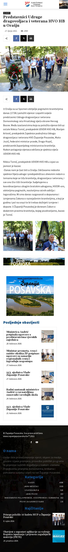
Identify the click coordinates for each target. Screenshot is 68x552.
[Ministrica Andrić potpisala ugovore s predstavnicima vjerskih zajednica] (47, 336)
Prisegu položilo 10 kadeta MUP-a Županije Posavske (27, 516)
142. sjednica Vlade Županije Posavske (18, 408)
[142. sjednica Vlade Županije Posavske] (47, 411)
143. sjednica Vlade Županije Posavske (18, 374)
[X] (23, 38)
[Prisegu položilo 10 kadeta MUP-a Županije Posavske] (59, 519)
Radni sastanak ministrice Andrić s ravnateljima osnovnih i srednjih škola (22, 392)
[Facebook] (16, 38)
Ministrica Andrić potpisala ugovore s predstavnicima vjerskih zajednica (21, 336)
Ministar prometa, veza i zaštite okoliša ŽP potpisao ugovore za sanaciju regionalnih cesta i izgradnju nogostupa (22, 356)
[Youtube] (37, 442)
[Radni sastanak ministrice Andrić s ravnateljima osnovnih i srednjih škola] (47, 394)
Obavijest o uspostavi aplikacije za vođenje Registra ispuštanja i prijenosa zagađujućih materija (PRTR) (27, 534)
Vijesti (7, 13)
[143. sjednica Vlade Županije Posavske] (47, 377)
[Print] (31, 38)
